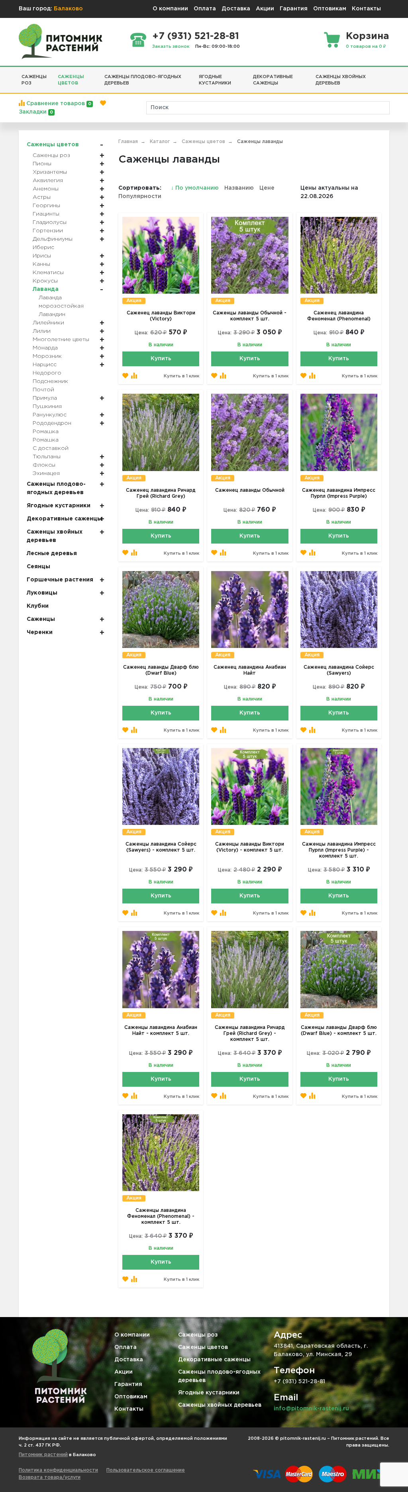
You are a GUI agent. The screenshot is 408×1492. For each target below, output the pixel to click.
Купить (161, 358)
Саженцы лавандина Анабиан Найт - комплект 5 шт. (160, 1030)
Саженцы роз (198, 1335)
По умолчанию (195, 188)
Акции (265, 8)
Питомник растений (43, 1455)
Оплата (205, 8)
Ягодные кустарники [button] (215, 80)
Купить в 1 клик (181, 376)
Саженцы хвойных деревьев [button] (341, 80)
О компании (170, 8)
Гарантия (294, 8)
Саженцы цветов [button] (71, 80)
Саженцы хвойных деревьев (219, 1405)
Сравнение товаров (58, 103)
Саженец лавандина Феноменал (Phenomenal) (339, 316)
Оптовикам (329, 8)
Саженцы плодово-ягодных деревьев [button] (142, 80)
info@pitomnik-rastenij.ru (311, 1408)
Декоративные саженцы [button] (273, 80)
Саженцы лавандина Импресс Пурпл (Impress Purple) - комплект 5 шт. (339, 850)
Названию (239, 188)
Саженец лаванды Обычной (249, 490)
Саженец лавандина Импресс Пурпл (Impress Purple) (338, 493)
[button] (386, 74)
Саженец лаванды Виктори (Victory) (161, 316)
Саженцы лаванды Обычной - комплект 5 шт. (249, 316)
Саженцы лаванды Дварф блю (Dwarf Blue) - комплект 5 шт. (339, 1030)
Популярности (139, 196)
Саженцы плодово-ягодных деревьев (219, 1376)
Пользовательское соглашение (145, 1470)
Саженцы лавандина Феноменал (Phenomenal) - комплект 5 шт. (160, 1216)
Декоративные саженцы (214, 1359)
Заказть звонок (171, 47)
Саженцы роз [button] (34, 80)
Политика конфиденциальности (58, 1470)
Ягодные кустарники (208, 1392)
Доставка (236, 8)
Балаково (68, 8)
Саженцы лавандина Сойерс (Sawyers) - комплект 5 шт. (161, 847)
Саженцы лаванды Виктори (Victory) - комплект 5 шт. (249, 847)
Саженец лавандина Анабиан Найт (250, 670)
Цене (267, 188)
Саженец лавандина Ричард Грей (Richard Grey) (161, 493)
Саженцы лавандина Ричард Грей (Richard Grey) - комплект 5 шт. (250, 1033)
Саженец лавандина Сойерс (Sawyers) (339, 670)
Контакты (366, 8)
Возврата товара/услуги (49, 1477)
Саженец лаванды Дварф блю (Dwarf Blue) (161, 670)
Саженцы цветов (203, 1347)
